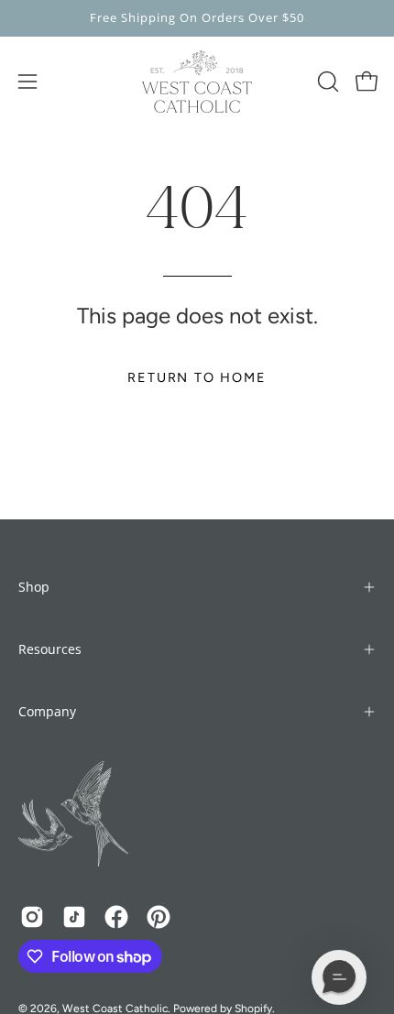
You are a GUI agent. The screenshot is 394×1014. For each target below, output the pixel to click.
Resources (50, 649)
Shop (33, 586)
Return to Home (196, 377)
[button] (326, 81)
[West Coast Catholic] (197, 81)
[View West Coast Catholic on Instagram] (32, 917)
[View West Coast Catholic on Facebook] (116, 917)
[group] (197, 18)
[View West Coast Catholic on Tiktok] (74, 917)
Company (47, 711)
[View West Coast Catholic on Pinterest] (158, 917)
